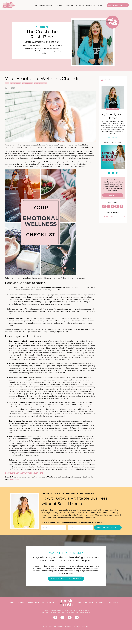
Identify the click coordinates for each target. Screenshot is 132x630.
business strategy (15, 83)
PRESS (30, 602)
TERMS (108, 602)
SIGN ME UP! (113, 195)
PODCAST (59, 5)
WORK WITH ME (48, 602)
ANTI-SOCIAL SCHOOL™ (44, 5)
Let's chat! (14, 479)
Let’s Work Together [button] (117, 5)
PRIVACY (116, 602)
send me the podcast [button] (108, 527)
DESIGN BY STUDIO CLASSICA (78, 626)
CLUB (91, 602)
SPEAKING (80, 5)
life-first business (27, 83)
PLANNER (69, 5)
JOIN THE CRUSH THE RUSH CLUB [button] (66, 579)
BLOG (37, 602)
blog (7, 83)
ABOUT (100, 5)
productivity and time (40, 83)
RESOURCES (90, 5)
